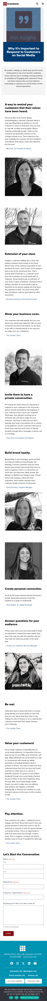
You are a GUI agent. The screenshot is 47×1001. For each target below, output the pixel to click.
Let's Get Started (15, 981)
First (4, 862)
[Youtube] (35, 963)
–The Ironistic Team (12, 843)
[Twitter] (23, 963)
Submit (8, 933)
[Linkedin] (29, 963)
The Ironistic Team (13, 728)
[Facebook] (11, 963)
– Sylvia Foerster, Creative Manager (18, 487)
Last (4, 871)
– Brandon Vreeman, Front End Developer (21, 299)
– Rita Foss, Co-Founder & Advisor (18, 148)
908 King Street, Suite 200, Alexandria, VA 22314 (23, 954)
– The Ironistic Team (12, 335)
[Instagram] (17, 963)
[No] (44, 994)
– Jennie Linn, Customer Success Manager (21, 645)
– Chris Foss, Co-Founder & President (19, 438)
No (17, 997)
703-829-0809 (15, 956)
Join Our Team (33, 981)
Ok (11, 997)
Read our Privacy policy (29, 997)
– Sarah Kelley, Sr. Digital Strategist (18, 605)
